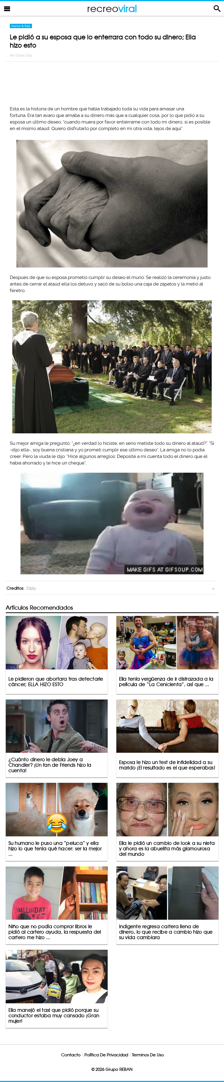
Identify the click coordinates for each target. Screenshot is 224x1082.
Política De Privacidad (106, 1054)
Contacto (71, 1054)
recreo (112, 8)
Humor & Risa (20, 26)
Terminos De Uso (148, 1054)
